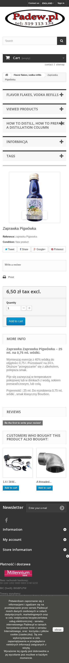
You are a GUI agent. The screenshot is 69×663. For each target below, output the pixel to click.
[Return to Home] (6, 75)
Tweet (10, 249)
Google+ (41, 249)
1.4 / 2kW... (9, 481)
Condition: (9, 242)
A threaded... (44, 481)
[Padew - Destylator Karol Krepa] (34, 19)
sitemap (60, 64)
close (58, 629)
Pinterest (58, 249)
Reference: (9, 236)
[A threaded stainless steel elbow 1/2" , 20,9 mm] (51, 463)
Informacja (17, 141)
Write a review (13, 264)
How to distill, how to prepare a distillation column (35, 125)
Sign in (61, 3)
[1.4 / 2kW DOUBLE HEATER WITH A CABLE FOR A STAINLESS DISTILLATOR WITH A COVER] (18, 463)
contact (49, 64)
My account (12, 539)
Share (24, 249)
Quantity (11, 302)
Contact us (34, 3)
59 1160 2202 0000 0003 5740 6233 (19, 581)
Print (11, 277)
